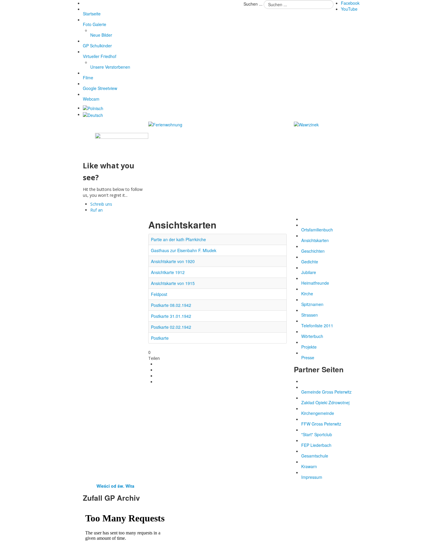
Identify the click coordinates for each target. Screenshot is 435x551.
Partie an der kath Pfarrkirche (178, 239)
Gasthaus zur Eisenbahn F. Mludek (183, 250)
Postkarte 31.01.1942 (171, 316)
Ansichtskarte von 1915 (173, 283)
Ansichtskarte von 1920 (173, 261)
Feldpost (159, 294)
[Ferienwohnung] (165, 124)
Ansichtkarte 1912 (168, 272)
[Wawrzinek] (306, 124)
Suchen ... (253, 4)
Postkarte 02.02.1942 (171, 327)
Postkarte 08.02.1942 (171, 305)
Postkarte (160, 338)
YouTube (349, 9)
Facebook (350, 3)
